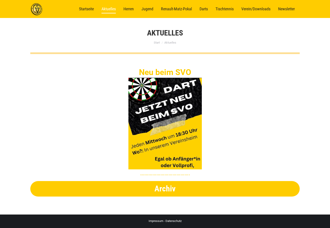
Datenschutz (173, 221)
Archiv (165, 188)
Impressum (156, 221)
